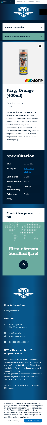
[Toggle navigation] (43, 12)
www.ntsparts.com (17, 336)
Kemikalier (29, 168)
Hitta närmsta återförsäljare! (23, 251)
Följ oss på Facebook (19, 342)
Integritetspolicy (13, 311)
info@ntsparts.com (17, 333)
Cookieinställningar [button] (13, 420)
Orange (27, 171)
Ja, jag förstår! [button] (33, 421)
